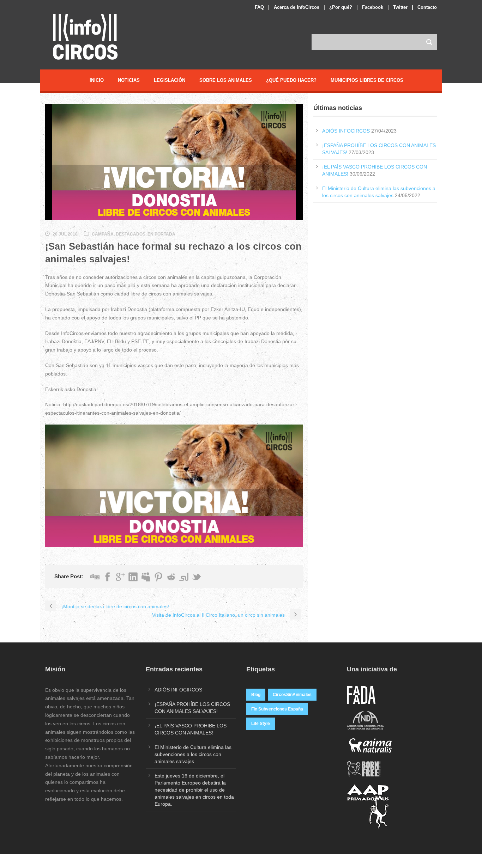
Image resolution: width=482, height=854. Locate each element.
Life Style (260, 723)
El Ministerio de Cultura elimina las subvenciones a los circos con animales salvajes (193, 754)
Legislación (169, 80)
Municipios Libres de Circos (367, 80)
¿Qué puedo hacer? (291, 80)
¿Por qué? (340, 7)
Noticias (129, 80)
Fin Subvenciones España (277, 709)
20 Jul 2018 (65, 234)
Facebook (372, 7)
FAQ (259, 7)
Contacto (427, 7)
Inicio (97, 80)
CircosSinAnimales (292, 694)
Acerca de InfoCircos (296, 7)
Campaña (103, 234)
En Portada (161, 234)
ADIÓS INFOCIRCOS (346, 131)
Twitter (400, 7)
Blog (255, 694)
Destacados (130, 234)
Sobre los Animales (225, 80)
